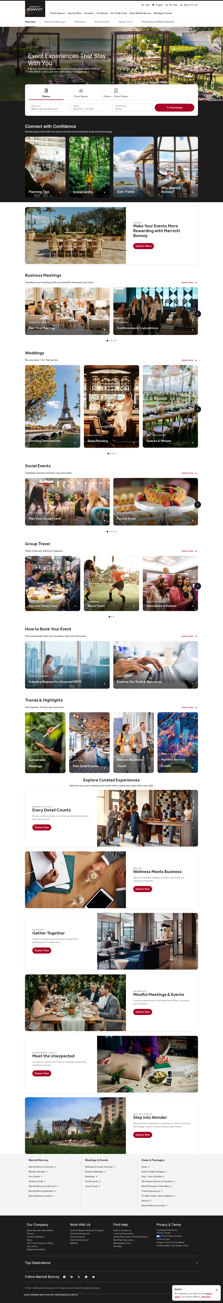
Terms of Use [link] (163, 1239)
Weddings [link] (90, 1176)
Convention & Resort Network (158, 21)
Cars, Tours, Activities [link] (152, 1176)
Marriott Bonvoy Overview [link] (41, 1167)
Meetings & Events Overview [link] (99, 1167)
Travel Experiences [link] (151, 1191)
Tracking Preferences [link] (167, 1230)
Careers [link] (31, 1233)
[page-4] (113, 340)
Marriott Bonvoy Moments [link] (41, 1191)
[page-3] (111, 340)
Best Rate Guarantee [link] (123, 1240)
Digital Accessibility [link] (36, 1249)
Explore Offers (144, 246)
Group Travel (125, 21)
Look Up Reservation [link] (123, 1233)
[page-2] (109, 340)
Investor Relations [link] (35, 1236)
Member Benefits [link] (37, 1171)
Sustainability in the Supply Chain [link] (172, 1245)
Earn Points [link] (34, 1176)
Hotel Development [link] (79, 1240)
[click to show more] (197, 314)
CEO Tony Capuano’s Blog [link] (40, 1243)
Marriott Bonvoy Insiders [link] (40, 1195)
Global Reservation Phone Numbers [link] (130, 1236)
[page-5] (115, 340)
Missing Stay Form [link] (122, 1243)
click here (205, 1296)
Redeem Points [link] (36, 1181)
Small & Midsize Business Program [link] (87, 1230)
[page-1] (107, 340)
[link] (169, 1236)
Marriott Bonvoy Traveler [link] (153, 1205)
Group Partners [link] (77, 1236)
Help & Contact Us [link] (122, 1230)
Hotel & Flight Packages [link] (153, 1171)
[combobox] (48, 108)
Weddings (80, 21)
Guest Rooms (120, 106)
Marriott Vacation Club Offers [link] (155, 1186)
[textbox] (90, 108)
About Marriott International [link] (40, 1230)
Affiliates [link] (74, 1243)
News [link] (29, 1240)
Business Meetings (54, 21)
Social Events (102, 21)
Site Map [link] (117, 1246)
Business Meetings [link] (94, 1171)
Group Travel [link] (91, 1186)
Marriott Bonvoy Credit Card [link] (42, 1186)
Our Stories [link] (32, 1246)
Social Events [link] (91, 1181)
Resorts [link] (145, 1200)
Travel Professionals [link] (80, 1233)
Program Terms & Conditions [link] (170, 1242)
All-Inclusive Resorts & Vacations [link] (157, 1181)
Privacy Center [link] (164, 1233)
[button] (157, 4)
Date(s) (76, 106)
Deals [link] (144, 1167)
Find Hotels (176, 107)
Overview (30, 21)
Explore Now (187, 282)
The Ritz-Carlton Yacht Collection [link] (157, 1195)
